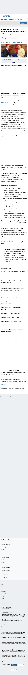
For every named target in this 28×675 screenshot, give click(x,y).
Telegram (3, 582)
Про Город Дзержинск (5, 565)
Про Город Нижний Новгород (6, 562)
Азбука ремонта (4, 19)
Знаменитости (12, 38)
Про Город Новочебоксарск (6, 539)
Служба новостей (17, 42)
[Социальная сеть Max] (14, 62)
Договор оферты (4, 593)
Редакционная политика (5, 589)
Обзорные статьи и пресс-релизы (7, 596)
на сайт (24, 124)
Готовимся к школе (12, 19)
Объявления (3, 591)
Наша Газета (3, 547)
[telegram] (16, 342)
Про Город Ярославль (5, 552)
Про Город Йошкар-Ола (5, 544)
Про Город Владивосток (5, 567)
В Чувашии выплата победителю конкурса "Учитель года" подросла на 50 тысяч (14, 374)
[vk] (12, 342)
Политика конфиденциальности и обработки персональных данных (13, 639)
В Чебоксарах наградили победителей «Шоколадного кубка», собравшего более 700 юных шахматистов (13, 382)
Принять (23, 23)
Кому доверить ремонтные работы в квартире (12, 388)
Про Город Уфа (4, 559)
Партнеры (3, 603)
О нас (2, 584)
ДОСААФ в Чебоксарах (7, 103)
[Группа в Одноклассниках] (4, 577)
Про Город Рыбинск (5, 557)
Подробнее (24, 637)
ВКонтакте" (13, 211)
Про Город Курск (4, 555)
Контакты (3, 586)
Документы (20, 19)
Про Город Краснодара (5, 570)
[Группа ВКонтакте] (7, 60)
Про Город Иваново (5, 549)
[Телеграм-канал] (20, 60)
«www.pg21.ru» (10, 607)
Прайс (2, 598)
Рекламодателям (4, 600)
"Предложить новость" (12, 167)
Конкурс (4, 38)
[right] (26, 19)
